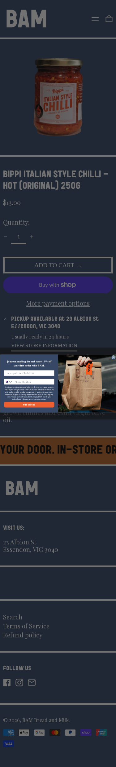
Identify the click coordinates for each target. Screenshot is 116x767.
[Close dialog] (113, 357)
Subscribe (29, 404)
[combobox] (8, 381)
